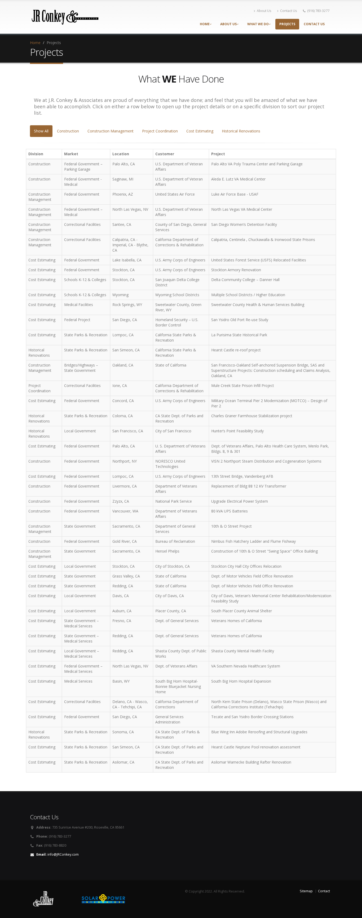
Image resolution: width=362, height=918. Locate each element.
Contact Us (288, 10)
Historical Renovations (241, 130)
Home (205, 24)
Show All (41, 130)
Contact (324, 891)
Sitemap (306, 891)
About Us (264, 10)
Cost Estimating (199, 130)
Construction (68, 130)
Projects (287, 24)
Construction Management (110, 130)
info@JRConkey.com (63, 854)
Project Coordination (160, 130)
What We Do (258, 24)
